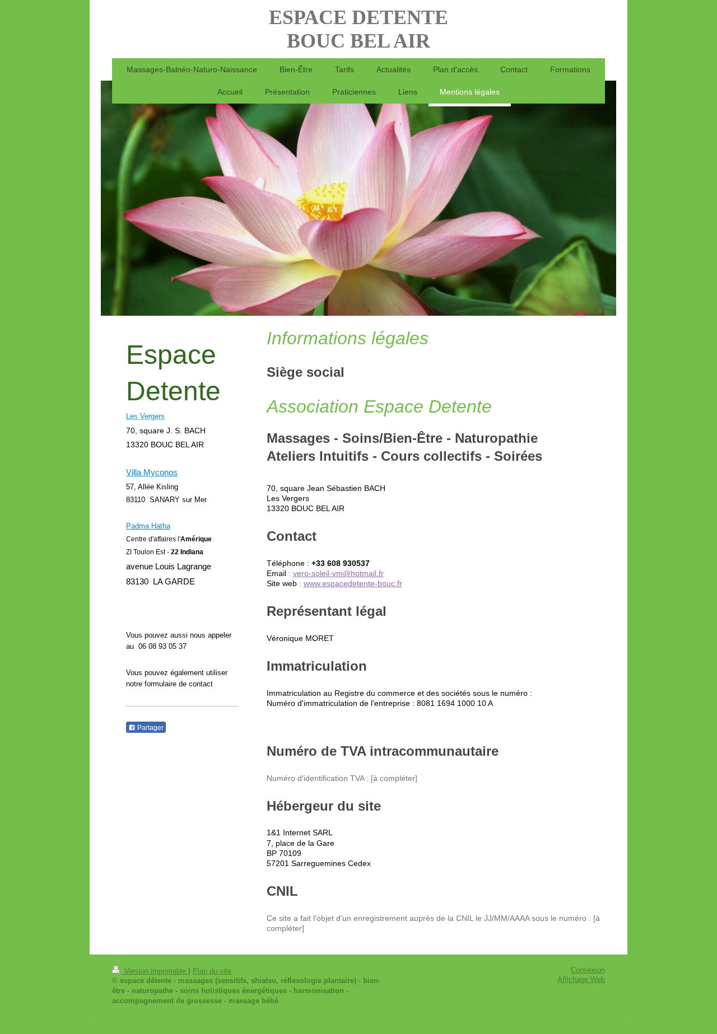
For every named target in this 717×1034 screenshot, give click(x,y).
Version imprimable (155, 971)
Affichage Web (581, 980)
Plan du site (212, 971)
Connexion (588, 970)
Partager (150, 728)
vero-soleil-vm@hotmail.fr (338, 573)
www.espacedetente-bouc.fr (353, 583)
